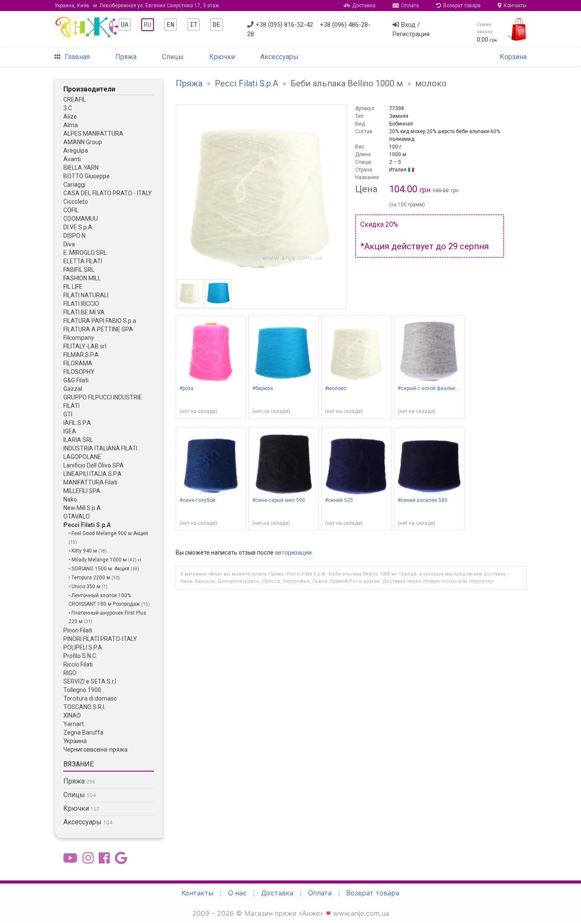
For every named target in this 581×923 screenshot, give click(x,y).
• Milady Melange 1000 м (98, 560)
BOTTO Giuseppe (86, 176)
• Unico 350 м (85, 587)
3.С (67, 108)
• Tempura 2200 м (89, 578)
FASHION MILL (82, 278)
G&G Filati (75, 380)
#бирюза (262, 388)
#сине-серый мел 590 (278, 500)
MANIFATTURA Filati (90, 482)
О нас (237, 893)
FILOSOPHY (78, 371)
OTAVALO (76, 516)
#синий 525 (339, 500)
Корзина (513, 57)
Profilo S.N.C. (80, 655)
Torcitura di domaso (90, 698)
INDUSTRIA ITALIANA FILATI (100, 448)
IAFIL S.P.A (77, 422)
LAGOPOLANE (82, 456)
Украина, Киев (136, 6)
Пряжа (126, 57)
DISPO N (74, 235)
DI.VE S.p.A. (78, 227)
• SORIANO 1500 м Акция (99, 569)
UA (124, 24)
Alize (70, 116)
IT (193, 24)
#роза (186, 388)
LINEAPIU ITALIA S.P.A (92, 473)
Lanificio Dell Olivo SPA (93, 465)
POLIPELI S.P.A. (83, 647)
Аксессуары (279, 57)
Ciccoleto (75, 201)
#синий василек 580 (422, 500)
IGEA (69, 431)
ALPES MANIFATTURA (93, 133)
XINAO (72, 715)
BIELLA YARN (81, 167)
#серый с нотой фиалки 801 (431, 388)
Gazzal (72, 388)
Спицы (173, 57)
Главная (77, 57)
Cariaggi (74, 184)
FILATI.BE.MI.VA (84, 312)
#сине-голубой (197, 500)
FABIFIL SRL (78, 269)
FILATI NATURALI (85, 295)
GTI (67, 414)
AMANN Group (82, 142)
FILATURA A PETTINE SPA (98, 329)
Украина (75, 741)
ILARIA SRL (78, 439)
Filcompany (78, 337)
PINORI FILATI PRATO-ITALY (100, 638)
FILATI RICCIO (81, 303)
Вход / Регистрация (411, 29)
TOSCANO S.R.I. (84, 707)
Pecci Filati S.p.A (87, 524)
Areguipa (75, 150)
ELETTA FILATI (82, 261)
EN (170, 24)
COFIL (71, 210)
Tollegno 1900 (82, 690)
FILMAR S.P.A (81, 354)
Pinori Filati (77, 630)
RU (147, 24)
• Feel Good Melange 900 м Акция (108, 533)
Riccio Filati (78, 664)
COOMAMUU (80, 218)
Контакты (515, 6)
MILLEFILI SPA (81, 490)
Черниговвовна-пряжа (95, 749)
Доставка (364, 6)
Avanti (72, 159)
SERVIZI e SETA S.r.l (89, 681)
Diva (69, 244)
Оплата (410, 6)
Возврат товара (462, 6)
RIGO (70, 672)
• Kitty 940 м (83, 551)
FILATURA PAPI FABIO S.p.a (99, 320)
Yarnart (73, 724)
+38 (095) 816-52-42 (284, 24)
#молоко (335, 388)
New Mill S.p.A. (82, 507)
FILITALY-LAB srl (84, 346)
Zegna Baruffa (83, 732)
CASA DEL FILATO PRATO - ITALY (107, 193)
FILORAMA (77, 363)
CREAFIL (74, 99)
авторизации (293, 552)
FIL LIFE (73, 286)
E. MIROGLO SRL (85, 252)
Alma (70, 125)
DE (216, 24)
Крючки (222, 57)
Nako (70, 499)
